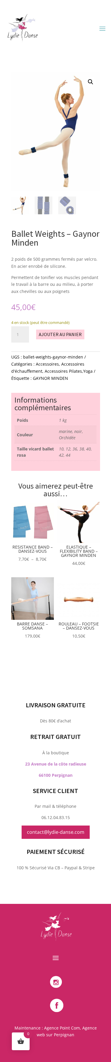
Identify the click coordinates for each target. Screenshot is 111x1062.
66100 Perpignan (56, 775)
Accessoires (47, 364)
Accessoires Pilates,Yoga (69, 371)
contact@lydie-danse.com (55, 832)
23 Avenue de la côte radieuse (55, 764)
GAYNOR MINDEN (50, 378)
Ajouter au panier (60, 334)
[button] (90, 82)
